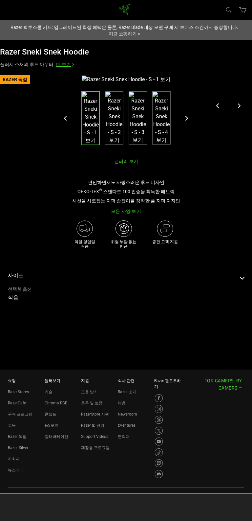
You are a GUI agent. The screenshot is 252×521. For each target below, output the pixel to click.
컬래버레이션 (56, 436)
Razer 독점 (17, 436)
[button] (243, 9)
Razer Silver (18, 447)
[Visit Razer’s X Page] (158, 430)
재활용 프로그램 (95, 447)
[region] (126, 114)
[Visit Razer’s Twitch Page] (158, 463)
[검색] (228, 9)
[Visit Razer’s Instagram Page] (158, 409)
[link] (124, 9)
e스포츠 (51, 425)
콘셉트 (50, 414)
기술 (48, 392)
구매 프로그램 (20, 414)
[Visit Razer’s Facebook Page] (158, 398)
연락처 (124, 436)
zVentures (127, 425)
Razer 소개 (127, 392)
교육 (12, 425)
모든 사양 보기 (126, 211)
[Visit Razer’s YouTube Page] (158, 441)
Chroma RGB (56, 403)
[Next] (186, 118)
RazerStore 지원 (95, 414)
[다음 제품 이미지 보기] (239, 106)
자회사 (14, 459)
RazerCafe (17, 403)
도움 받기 (89, 392)
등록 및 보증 (92, 403)
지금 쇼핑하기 (124, 33)
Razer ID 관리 (92, 425)
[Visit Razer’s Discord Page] (158, 474)
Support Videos (94, 436)
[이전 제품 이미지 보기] (218, 106)
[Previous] (66, 118)
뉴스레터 (16, 470)
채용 (122, 403)
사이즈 (16, 275)
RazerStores (18, 392)
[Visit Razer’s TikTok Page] (158, 452)
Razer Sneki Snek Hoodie (44, 52)
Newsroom (127, 414)
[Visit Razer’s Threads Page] (158, 419)
